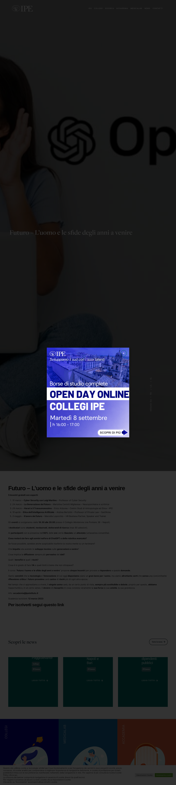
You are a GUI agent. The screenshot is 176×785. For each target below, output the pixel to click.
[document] (88, 392)
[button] (124, 353)
